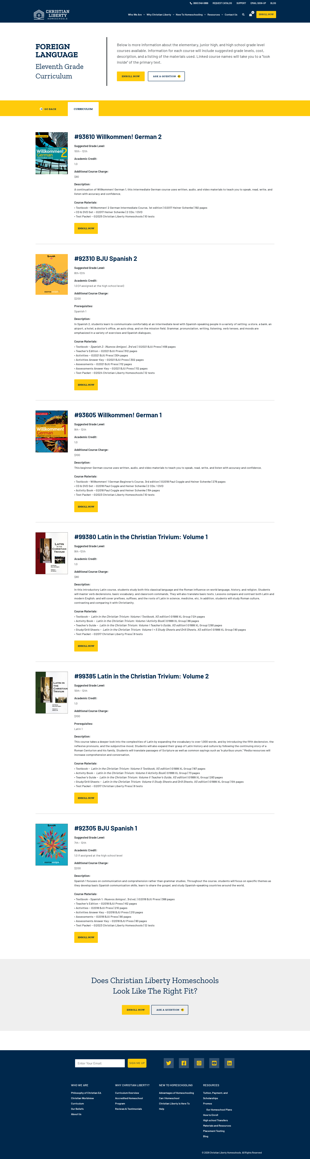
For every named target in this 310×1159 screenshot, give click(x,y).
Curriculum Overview (127, 1092)
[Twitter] (169, 1063)
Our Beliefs (77, 1108)
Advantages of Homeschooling (176, 1092)
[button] (143, 14)
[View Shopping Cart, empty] (250, 14)
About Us (76, 1114)
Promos (207, 1103)
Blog (205, 1136)
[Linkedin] (229, 1063)
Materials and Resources (217, 1125)
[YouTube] (214, 1063)
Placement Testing (214, 1130)
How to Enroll (210, 1114)
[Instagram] (199, 1063)
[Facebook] (184, 1063)
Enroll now (86, 228)
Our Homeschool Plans (219, 1109)
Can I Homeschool (169, 1098)
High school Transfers (215, 1120)
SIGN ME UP (137, 1063)
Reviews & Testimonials (128, 1108)
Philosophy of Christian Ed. (86, 1092)
